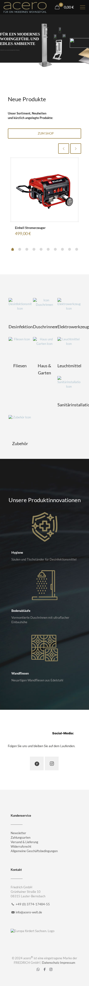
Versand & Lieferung (24, 842)
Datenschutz (50, 962)
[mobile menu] (83, 7)
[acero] (25, 7)
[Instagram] (50, 969)
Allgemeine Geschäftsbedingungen (34, 851)
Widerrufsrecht (21, 846)
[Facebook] (44, 969)
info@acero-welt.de (29, 912)
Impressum (67, 962)
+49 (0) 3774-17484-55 (33, 904)
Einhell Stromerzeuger (30, 228)
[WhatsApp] (38, 969)
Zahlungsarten (20, 837)
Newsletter (18, 833)
